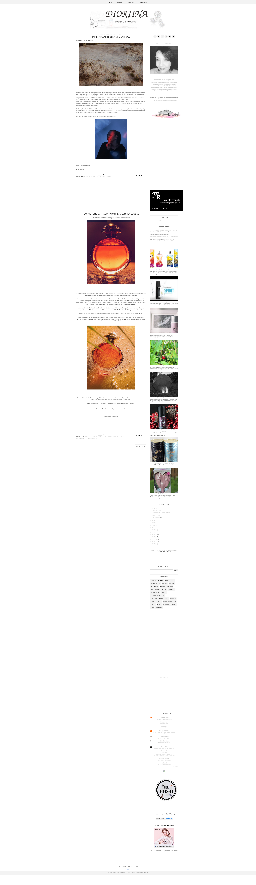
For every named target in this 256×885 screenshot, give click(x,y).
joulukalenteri (155, 592)
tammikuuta (156, 517)
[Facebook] (155, 36)
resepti (159, 604)
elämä (86, 176)
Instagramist (108, 111)
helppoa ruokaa (155, 589)
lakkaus (159, 601)
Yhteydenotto (142, 2)
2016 (153, 537)
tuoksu (123, 436)
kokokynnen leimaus (157, 598)
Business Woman (164, 758)
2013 (153, 544)
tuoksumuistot (81, 438)
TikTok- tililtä (87, 111)
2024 (153, 508)
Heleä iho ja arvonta (164, 334)
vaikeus (109, 176)
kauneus (164, 592)
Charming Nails (164, 717)
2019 (153, 530)
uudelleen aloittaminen (97, 176)
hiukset (164, 589)
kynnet (153, 601)
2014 (153, 541)
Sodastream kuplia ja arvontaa (164, 302)
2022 (153, 523)
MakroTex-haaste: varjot (164, 398)
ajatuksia (165, 583)
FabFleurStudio (142, 873)
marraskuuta (157, 510)
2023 (153, 520)
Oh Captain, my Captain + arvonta (164, 463)
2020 (153, 527)
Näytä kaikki (175, 766)
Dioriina (123, 873)
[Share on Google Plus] (141, 175)
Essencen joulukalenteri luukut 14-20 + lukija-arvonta (164, 430)
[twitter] (158, 36)
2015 (153, 539)
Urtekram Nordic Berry (164, 738)
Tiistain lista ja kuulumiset (164, 764)
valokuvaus (159, 607)
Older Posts (140, 446)
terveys (174, 604)
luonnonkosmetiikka (169, 601)
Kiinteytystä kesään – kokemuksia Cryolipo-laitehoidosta (164, 733)
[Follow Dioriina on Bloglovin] (164, 819)
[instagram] (162, 36)
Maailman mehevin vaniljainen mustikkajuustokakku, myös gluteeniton (164, 754)
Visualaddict (164, 747)
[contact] (173, 36)
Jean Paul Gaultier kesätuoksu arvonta (164, 270)
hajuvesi (87, 436)
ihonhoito (171, 589)
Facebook (131, 2)
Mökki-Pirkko (164, 726)
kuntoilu (173, 598)
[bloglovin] (169, 36)
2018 (153, 532)
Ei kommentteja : (110, 174)
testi (152, 607)
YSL (160, 583)
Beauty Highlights (164, 731)
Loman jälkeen (164, 723)
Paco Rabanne (108, 436)
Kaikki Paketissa (164, 741)
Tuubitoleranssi (164, 736)
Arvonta (153, 580)
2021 (153, 525)
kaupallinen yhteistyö (157, 595)
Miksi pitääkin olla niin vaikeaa (111, 37)
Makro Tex (154, 583)
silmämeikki (166, 604)
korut (167, 598)
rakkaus (153, 604)
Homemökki (164, 728)
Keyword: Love (164, 722)
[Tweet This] (137, 175)
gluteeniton (154, 586)
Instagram (120, 2)
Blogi (111, 2)
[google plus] (166, 36)
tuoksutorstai (92, 438)
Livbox (173, 580)
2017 (153, 534)
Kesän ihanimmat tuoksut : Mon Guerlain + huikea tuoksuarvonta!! (164, 237)
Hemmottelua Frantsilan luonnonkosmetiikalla (164, 743)
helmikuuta (156, 515)
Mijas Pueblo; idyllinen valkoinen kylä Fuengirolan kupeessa (164, 749)
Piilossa (164, 366)
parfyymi (117, 436)
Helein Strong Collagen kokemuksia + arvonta (164, 230)
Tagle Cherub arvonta (164, 494)
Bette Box (161, 580)
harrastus (170, 586)
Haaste (167, 580)
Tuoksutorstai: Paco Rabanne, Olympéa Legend (111, 214)
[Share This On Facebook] (135, 175)
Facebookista (119, 111)
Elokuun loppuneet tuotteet (164, 719)
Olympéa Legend (96, 436)
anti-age (171, 583)
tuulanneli (164, 763)
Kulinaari (164, 753)
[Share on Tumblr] (144, 175)
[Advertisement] (111, 195)
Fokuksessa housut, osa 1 (164, 760)
